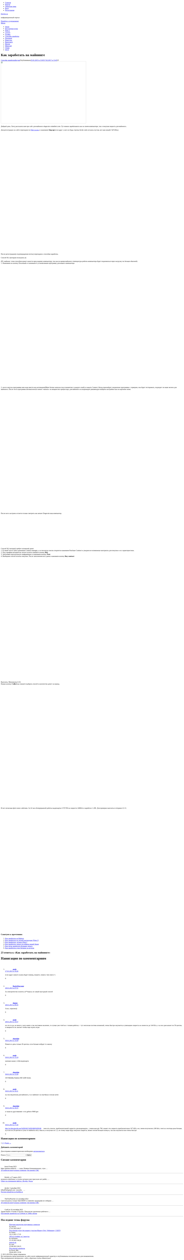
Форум (7, 4)
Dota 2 (7, 30)
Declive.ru (4, 14)
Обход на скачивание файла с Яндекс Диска (17, 1181)
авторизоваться (38, 1151)
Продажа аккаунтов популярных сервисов (24, 1224)
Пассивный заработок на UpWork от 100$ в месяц (19, 1213)
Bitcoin (7, 44)
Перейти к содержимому (10, 21)
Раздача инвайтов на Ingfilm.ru (12, 1192)
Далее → (8, 1143)
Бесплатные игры (11, 29)
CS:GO (7, 32)
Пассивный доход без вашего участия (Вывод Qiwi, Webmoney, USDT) (35, 1230)
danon (15, 1003)
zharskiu (16, 1039)
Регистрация (9, 10)
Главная (8, 3)
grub (14, 969)
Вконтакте (9, 42)
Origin (7, 48)
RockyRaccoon (18, 986)
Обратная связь (10, 6)
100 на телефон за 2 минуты (19, 1236)
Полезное (8, 38)
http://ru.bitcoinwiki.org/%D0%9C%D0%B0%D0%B (23, 1128)
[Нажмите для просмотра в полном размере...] (92, 252)
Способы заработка (12, 36)
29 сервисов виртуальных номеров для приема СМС (20, 1170)
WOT (7, 50)
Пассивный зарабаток (17, 1248)
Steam (7, 27)
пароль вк (12, 1242)
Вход (7, 8)
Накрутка (8, 40)
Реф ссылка (35, 130)
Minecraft (8, 46)
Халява (7, 34)
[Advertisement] (92, 531)
